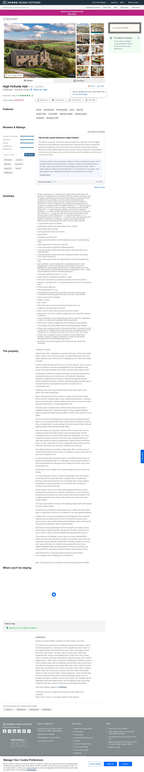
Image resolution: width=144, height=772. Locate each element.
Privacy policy (78, 731)
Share (102, 86)
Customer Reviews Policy (82, 744)
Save (93, 86)
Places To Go (107, 7)
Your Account (134, 2)
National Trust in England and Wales (23, 628)
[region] (72, 764)
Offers (115, 7)
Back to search (11, 19)
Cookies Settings (95, 764)
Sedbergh (62, 687)
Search (30, 154)
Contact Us (114, 2)
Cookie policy (78, 734)
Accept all (125, 764)
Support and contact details (83, 728)
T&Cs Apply (72, 14)
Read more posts (114, 747)
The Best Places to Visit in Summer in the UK (122, 738)
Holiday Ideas (124, 7)
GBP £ (122, 2)
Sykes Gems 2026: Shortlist (118, 728)
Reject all (110, 764)
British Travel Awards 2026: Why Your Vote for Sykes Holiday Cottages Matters (123, 743)
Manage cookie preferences (83, 738)
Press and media (79, 756)
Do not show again (80, 94)
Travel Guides (136, 7)
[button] (7, 51)
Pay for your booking (81, 747)
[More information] (138, 38)
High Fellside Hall (15, 86)
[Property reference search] (28, 7)
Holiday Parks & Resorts (93, 7)
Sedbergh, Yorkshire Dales (25, 89)
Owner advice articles (81, 750)
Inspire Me (77, 753)
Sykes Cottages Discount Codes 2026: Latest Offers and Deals (121, 733)
